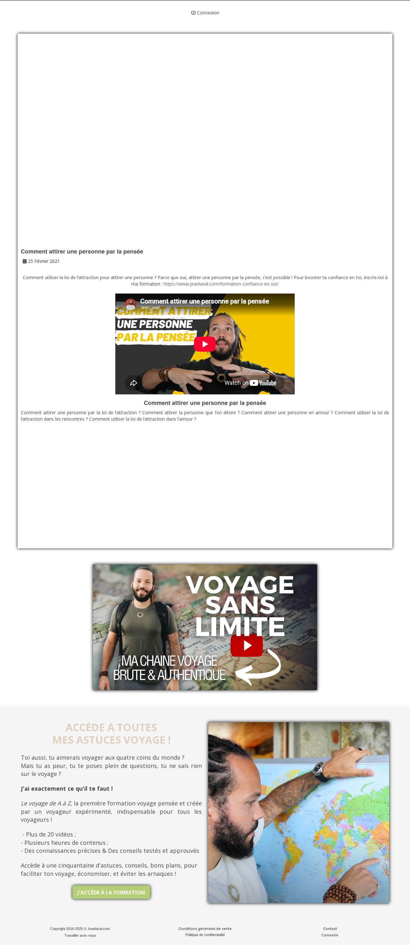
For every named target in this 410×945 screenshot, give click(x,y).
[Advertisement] (205, 93)
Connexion (207, 13)
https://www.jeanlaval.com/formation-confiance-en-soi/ (221, 284)
